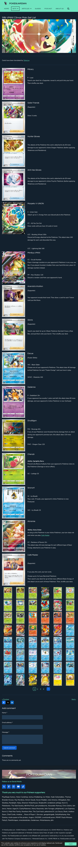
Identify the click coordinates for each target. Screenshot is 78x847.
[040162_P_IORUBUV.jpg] (45, 605)
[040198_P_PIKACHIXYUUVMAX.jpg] (45, 680)
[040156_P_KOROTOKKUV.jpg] (45, 593)
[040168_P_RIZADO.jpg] (45, 618)
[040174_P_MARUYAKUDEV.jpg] (45, 630)
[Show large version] (39, 36)
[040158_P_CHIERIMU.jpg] (70, 593)
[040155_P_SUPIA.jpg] (33, 593)
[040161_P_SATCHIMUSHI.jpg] (33, 605)
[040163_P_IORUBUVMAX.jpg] (57, 605)
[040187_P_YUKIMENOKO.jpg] (57, 655)
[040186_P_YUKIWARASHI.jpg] (45, 655)
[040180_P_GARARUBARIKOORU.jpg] (45, 642)
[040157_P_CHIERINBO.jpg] (57, 593)
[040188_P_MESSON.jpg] (70, 655)
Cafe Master (45, 535)
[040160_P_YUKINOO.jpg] (20, 605)
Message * (5, 732)
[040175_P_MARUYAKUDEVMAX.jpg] (57, 630)
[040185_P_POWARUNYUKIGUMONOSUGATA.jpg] (33, 655)
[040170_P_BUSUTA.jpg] (70, 618)
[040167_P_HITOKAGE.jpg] (33, 618)
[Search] (68, 8)
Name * (4, 713)
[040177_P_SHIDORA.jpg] (8, 642)
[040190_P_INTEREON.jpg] (20, 667)
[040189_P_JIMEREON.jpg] (8, 667)
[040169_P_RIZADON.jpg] (57, 618)
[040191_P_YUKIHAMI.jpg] (33, 667)
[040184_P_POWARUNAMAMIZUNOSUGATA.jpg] (20, 655)
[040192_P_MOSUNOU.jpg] (45, 667)
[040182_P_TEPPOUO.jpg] (70, 642)
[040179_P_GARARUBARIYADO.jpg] (33, 642)
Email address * (7, 722)
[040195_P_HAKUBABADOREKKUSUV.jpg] (8, 680)
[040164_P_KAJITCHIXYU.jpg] (70, 605)
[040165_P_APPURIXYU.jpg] (8, 618)
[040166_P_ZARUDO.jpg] (20, 618)
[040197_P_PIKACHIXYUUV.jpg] (33, 680)
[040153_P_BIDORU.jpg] (8, 593)
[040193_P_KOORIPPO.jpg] (57, 667)
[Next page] (48, 689)
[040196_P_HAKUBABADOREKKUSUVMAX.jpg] (20, 680)
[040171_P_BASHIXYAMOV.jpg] (8, 630)
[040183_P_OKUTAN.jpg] (8, 655)
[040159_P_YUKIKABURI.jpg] (8, 605)
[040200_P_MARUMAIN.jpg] (70, 680)
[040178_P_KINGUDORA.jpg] (20, 642)
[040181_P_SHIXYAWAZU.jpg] (57, 642)
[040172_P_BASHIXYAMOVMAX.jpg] (20, 630)
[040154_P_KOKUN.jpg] (20, 593)
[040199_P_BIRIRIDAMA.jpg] (57, 680)
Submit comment (9, 748)
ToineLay (26, 60)
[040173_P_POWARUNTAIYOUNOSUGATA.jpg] (33, 630)
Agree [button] (71, 844)
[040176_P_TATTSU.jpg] (70, 630)
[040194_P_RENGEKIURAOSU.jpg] (70, 667)
